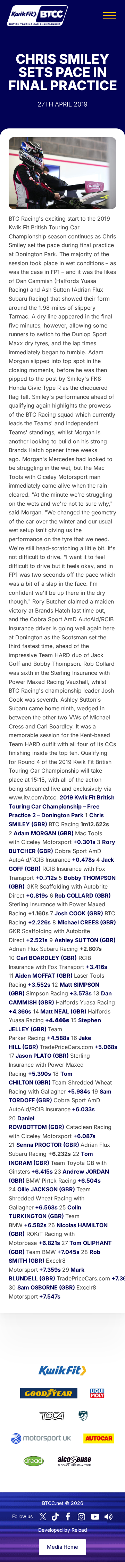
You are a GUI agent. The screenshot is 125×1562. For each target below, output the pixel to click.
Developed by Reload (62, 1530)
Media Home (62, 1547)
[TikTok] (55, 1517)
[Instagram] (81, 1517)
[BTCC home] (37, 15)
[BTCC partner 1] (62, 1370)
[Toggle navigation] (109, 15)
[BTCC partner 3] (97, 1393)
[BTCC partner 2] (48, 1393)
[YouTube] (95, 1517)
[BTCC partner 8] (33, 1461)
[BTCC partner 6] (41, 1438)
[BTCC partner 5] (83, 1416)
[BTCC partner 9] (74, 1461)
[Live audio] (109, 1517)
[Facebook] (68, 1517)
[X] (43, 1516)
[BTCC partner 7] (98, 1438)
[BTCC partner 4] (51, 1416)
